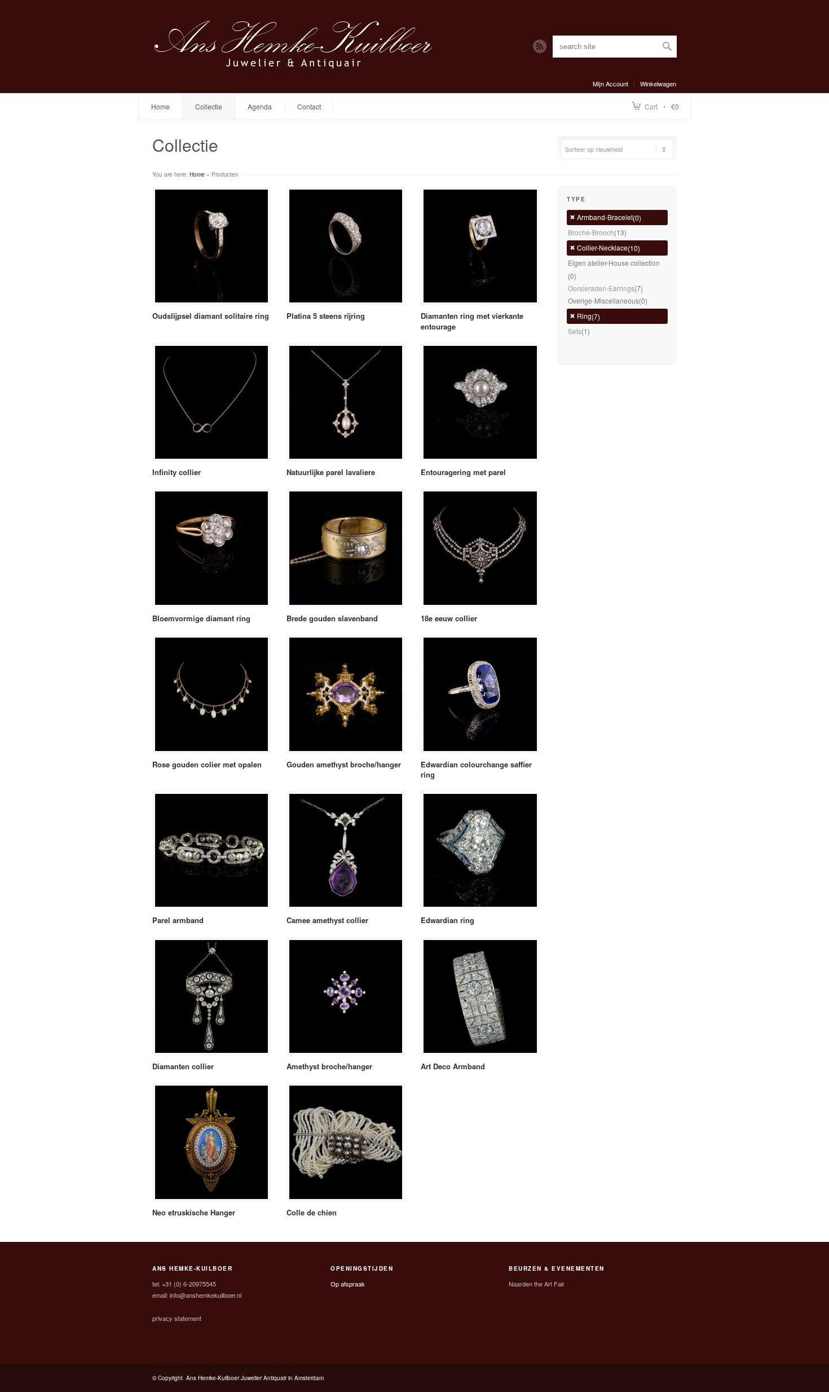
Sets (574, 331)
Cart (651, 106)
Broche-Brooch (591, 232)
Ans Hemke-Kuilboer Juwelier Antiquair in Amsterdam (255, 1378)
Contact (309, 106)
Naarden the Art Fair (537, 1283)
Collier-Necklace (602, 247)
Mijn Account (610, 83)
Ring (584, 315)
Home (160, 106)
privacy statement (176, 1318)
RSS (539, 46)
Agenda (260, 106)
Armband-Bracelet (605, 217)
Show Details (212, 246)
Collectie (208, 106)
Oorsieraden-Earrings (601, 288)
